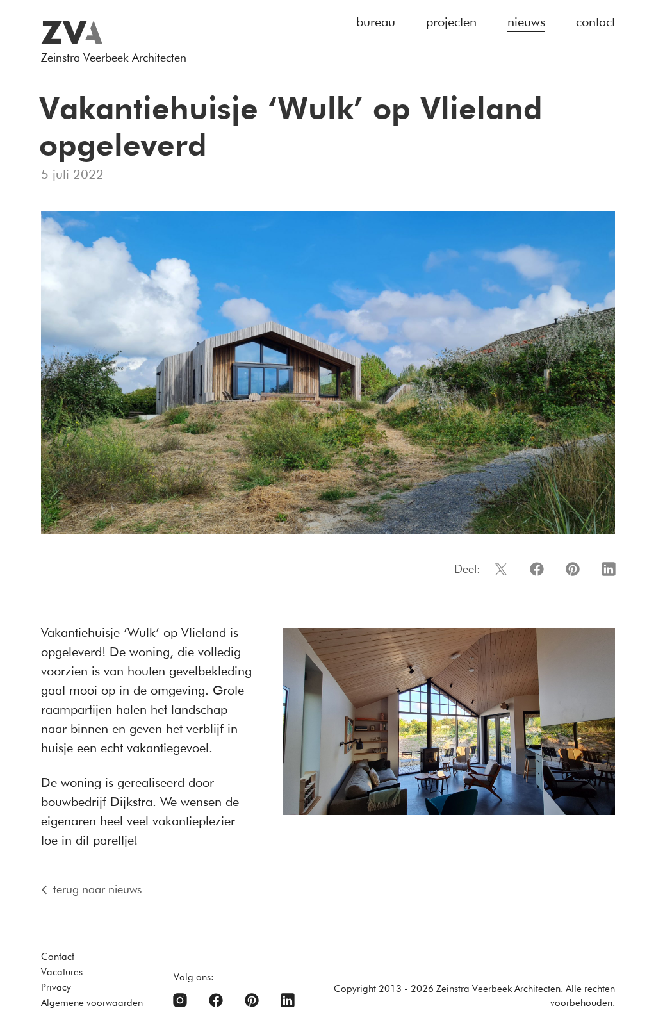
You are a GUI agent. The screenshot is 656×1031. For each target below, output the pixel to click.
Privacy (56, 987)
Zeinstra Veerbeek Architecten (113, 57)
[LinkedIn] (287, 1000)
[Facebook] (216, 1000)
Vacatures (62, 972)
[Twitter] (180, 1000)
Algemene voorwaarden (92, 1003)
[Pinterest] (251, 1000)
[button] (501, 569)
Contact (57, 956)
